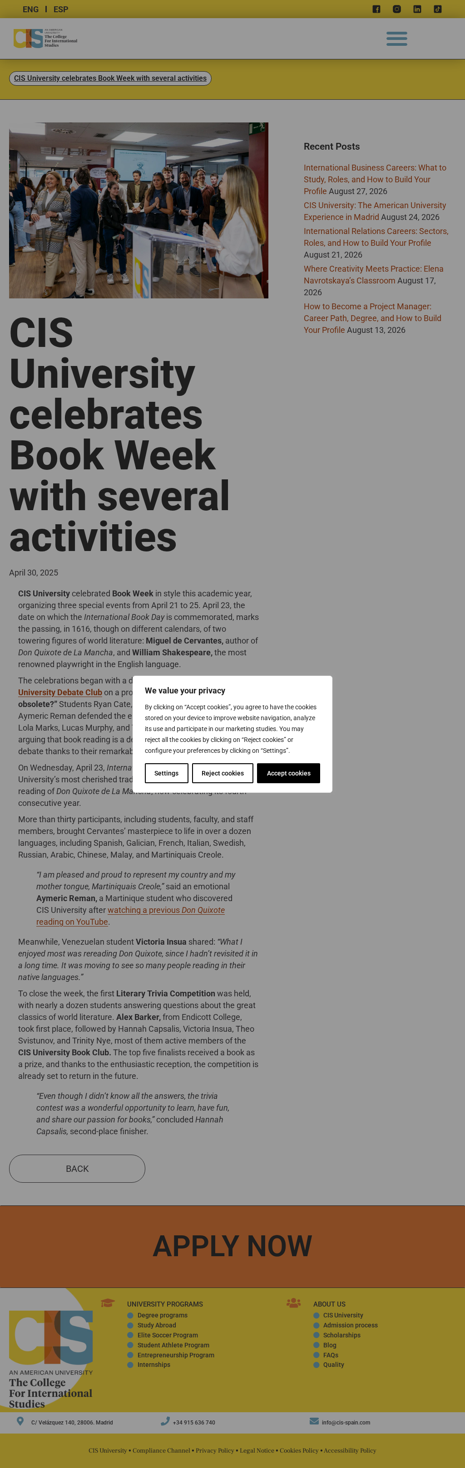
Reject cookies (223, 773)
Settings (166, 773)
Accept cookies (289, 773)
